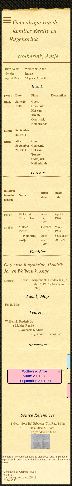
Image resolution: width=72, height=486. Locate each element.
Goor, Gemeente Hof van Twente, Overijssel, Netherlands (39, 112)
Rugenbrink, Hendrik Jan (47, 280)
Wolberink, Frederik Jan (26, 216)
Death (8, 130)
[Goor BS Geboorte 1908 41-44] (40, 448)
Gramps (23, 471)
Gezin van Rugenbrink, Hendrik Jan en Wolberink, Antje (33, 267)
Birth (7, 102)
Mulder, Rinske (23, 229)
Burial (8, 141)
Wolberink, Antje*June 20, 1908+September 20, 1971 (34, 376)
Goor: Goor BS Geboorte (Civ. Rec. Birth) (39, 423)
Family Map (12, 304)
